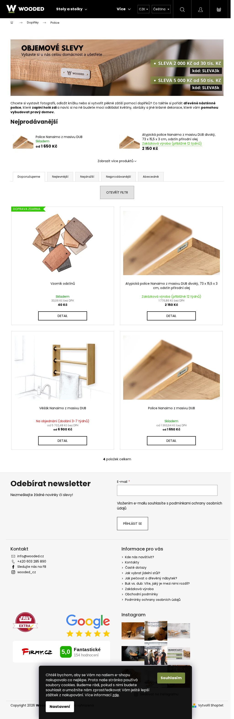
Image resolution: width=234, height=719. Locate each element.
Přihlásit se (132, 523)
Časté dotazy (135, 567)
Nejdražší (87, 176)
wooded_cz (26, 572)
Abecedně (151, 176)
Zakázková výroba (139, 589)
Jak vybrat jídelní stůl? (142, 573)
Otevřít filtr (117, 192)
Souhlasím (171, 678)
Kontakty (132, 562)
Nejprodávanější (118, 176)
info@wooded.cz (30, 556)
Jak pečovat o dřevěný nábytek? (151, 578)
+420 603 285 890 (31, 561)
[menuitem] (72, 9)
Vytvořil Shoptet (210, 705)
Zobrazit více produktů (115, 161)
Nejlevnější (60, 176)
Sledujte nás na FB (31, 566)
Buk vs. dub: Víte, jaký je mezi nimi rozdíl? (157, 583)
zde (115, 695)
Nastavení (60, 706)
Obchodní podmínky (141, 594)
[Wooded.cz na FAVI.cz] (25, 622)
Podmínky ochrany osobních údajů (153, 599)
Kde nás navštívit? (139, 557)
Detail (63, 316)
